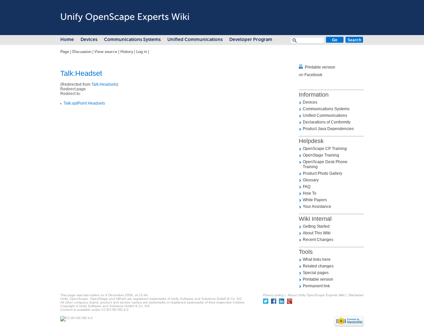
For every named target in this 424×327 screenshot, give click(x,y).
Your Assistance (317, 206)
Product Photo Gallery (322, 173)
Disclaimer (356, 295)
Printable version (320, 67)
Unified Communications (195, 39)
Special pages (316, 272)
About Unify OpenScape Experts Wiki (316, 295)
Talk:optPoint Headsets (84, 103)
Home (67, 39)
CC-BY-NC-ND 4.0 (115, 309)
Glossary (311, 180)
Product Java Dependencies (328, 128)
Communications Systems (132, 39)
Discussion (81, 51)
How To (309, 193)
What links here (317, 259)
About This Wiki (317, 233)
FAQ (306, 186)
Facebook (313, 74)
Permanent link (316, 286)
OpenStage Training (321, 155)
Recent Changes (318, 239)
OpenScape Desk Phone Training (325, 164)
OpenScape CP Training (325, 148)
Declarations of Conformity (326, 122)
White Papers (315, 200)
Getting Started (316, 226)
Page (64, 51)
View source (105, 51)
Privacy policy (273, 295)
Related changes (318, 266)
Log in (141, 51)
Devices (88, 39)
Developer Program (250, 39)
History (126, 51)
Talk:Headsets (104, 84)
